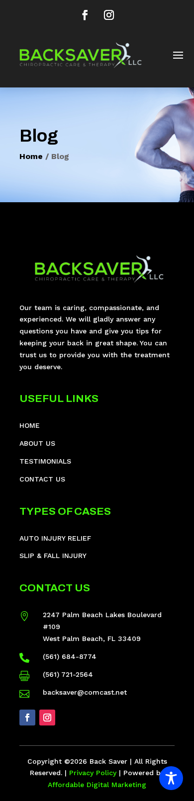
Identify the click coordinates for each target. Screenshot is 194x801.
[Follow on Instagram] (109, 15)
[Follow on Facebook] (85, 15)
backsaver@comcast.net (85, 692)
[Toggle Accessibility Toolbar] (171, 778)
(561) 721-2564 (68, 674)
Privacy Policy (92, 773)
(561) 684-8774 (70, 656)
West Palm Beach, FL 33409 (92, 638)
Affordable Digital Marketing (97, 785)
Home (31, 156)
